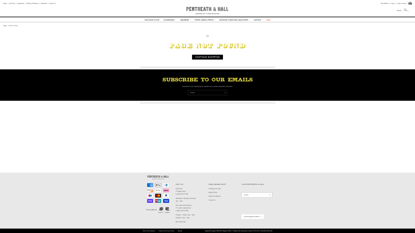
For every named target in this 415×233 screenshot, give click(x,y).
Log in (393, 3)
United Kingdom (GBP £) (252, 216)
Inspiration (21, 3)
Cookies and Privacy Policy (166, 231)
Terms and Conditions (149, 231)
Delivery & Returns (32, 3)
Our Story (12, 3)
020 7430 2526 (181, 222)
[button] (410, 3)
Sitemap (180, 231)
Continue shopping (207, 57)
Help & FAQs (213, 192)
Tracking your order (215, 188)
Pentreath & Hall (265, 231)
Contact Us (52, 3)
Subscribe (44, 3)
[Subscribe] (224, 92)
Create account (401, 3)
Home (5, 3)
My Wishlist (384, 3)
